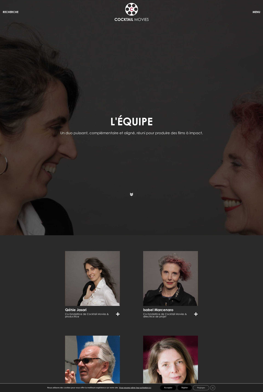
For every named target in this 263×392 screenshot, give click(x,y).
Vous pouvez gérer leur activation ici (135, 388)
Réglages (201, 388)
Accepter (168, 388)
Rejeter (184, 388)
